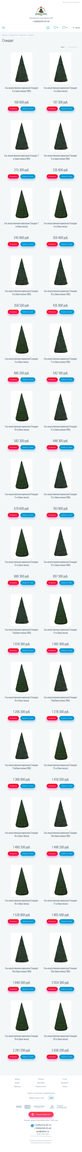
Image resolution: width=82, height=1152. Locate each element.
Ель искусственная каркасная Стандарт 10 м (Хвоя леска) (21, 428)
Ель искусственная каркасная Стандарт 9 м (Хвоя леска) (21, 360)
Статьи (64, 1086)
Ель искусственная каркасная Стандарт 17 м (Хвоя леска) (60, 902)
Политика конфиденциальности (40, 1140)
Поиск (77, 28)
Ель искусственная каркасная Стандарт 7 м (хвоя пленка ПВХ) (21, 157)
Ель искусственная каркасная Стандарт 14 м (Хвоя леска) (21, 699)
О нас (65, 1079)
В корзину (13, 109)
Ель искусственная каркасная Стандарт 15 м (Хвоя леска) (60, 766)
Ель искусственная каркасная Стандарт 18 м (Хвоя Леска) (21, 834)
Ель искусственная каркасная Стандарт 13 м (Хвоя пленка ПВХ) (60, 496)
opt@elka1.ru (42, 1131)
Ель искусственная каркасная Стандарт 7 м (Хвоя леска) (21, 225)
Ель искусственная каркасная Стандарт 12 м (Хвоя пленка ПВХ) (60, 428)
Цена (63, 47)
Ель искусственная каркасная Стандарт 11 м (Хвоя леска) (21, 496)
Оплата (41, 1079)
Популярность (73, 47)
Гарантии (17, 1086)
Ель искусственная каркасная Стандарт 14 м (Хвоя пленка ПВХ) (60, 563)
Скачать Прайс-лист (43, 1114)
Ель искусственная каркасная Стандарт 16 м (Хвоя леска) (21, 902)
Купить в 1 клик (28, 109)
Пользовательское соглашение (41, 1142)
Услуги (17, 1083)
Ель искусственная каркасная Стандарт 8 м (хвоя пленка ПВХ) (60, 157)
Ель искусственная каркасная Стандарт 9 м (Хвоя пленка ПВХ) (21, 292)
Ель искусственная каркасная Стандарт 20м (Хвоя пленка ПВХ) (60, 970)
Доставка (40, 1083)
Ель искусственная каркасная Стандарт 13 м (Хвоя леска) (60, 631)
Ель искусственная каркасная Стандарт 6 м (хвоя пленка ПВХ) (21, 89)
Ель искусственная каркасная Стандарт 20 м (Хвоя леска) (60, 1037)
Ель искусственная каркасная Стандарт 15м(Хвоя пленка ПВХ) (21, 631)
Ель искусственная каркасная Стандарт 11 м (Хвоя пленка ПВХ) (60, 360)
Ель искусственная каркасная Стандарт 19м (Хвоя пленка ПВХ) (21, 970)
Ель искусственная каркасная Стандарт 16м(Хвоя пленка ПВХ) (60, 699)
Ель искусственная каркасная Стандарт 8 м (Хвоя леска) (60, 225)
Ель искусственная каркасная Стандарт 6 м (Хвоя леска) (60, 89)
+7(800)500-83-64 (41, 21)
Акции (17, 1079)
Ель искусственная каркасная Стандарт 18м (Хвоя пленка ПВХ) (60, 834)
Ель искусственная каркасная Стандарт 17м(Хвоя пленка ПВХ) (21, 766)
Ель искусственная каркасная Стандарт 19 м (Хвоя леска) (21, 1037)
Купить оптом (41, 1086)
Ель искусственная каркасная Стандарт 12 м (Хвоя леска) (21, 563)
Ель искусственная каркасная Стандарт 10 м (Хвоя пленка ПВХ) (60, 292)
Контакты (64, 1083)
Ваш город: (71, 2)
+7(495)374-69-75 (42, 1125)
